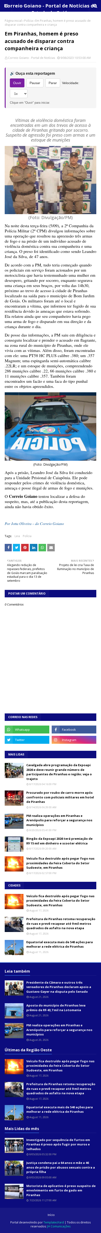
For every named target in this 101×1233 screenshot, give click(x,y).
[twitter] (27, 740)
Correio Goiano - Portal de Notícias (31, 58)
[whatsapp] (27, 729)
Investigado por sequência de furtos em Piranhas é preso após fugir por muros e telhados (58, 1144)
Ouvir (17, 83)
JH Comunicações (58, 1226)
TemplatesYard (53, 1222)
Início (51, 1215)
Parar (53, 83)
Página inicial (13, 21)
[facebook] (74, 729)
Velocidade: (70, 83)
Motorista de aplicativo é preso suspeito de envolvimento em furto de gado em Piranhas (61, 1190)
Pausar (35, 83)
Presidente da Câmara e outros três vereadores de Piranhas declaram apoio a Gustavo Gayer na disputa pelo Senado (58, 987)
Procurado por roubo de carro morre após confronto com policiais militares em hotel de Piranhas (60, 797)
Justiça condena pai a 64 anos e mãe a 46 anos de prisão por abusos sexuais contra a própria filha (60, 1167)
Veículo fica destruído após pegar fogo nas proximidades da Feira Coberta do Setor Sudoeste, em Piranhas (60, 863)
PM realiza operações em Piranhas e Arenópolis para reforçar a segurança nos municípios (59, 820)
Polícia (28, 21)
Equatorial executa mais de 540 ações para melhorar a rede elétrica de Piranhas (59, 944)
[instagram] (74, 740)
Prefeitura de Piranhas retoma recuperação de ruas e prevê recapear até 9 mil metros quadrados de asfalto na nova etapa (60, 923)
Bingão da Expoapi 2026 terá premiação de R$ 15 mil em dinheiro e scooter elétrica (59, 840)
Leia (17, 536)
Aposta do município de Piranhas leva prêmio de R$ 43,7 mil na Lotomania (55, 1007)
